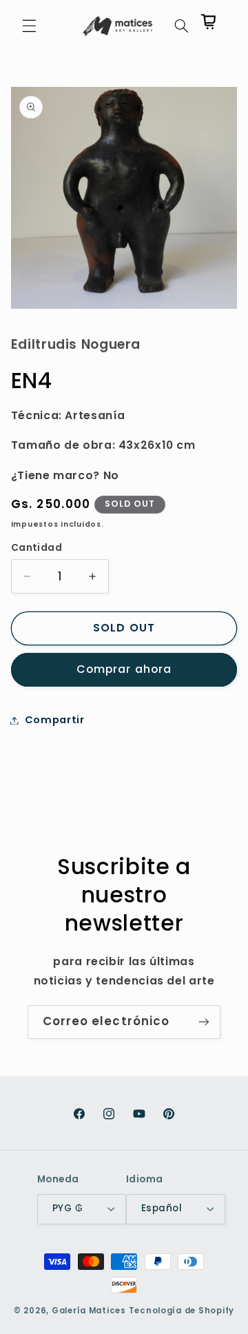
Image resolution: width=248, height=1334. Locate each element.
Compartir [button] (55, 720)
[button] (29, 26)
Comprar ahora (124, 669)
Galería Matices (89, 1310)
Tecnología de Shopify (181, 1310)
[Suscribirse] (204, 1022)
